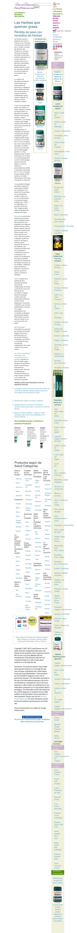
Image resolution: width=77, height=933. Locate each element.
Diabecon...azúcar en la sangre (58, 281)
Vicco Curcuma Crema (57, 866)
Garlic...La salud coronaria (58, 297)
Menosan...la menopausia (58, 488)
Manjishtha (18, 578)
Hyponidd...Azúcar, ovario (58, 422)
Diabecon (18, 479)
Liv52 (27, 526)
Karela (18, 483)
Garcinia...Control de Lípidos (58, 306)
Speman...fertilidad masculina (58, 574)
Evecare (37, 506)
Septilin (47, 596)
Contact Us (31, 637)
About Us (24, 637)
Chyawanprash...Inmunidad (58, 226)
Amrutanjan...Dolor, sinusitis (58, 137)
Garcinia (17, 279)
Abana (18, 508)
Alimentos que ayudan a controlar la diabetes (28, 401)
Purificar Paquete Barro (57, 856)
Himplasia (37, 602)
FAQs (19, 639)
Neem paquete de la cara (57, 835)
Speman (37, 487)
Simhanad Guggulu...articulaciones (58, 608)
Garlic (18, 516)
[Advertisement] (63, 927)
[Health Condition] (57, 52)
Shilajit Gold (37, 481)
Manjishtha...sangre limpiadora (58, 481)
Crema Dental (56, 719)
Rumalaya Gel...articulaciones (58, 563)
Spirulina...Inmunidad (58, 614)
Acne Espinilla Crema (57, 772)
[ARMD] (57, 59)
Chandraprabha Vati (37, 608)
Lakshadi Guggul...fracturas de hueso (58, 439)
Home (18, 637)
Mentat (47, 538)
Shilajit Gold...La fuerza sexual (57, 599)
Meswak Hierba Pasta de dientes (57, 728)
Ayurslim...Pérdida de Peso (58, 159)
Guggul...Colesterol (58, 340)
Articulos (39, 639)
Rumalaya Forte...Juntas (58, 556)
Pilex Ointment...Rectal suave (58, 518)
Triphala (28, 530)
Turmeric (28, 539)
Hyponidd (18, 496)
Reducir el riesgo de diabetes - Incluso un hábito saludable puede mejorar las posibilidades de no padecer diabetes (29, 415)
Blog (45, 639)
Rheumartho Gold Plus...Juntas (58, 548)
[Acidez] (57, 54)
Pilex (17, 590)
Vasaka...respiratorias (58, 684)
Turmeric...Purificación (58, 679)
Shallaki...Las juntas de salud (58, 582)
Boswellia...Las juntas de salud (58, 199)
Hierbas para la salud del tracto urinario (58, 880)
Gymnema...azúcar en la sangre (58, 347)
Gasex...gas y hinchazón (58, 315)
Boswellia (28, 491)
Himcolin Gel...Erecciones (58, 362)
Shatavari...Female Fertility (58, 590)
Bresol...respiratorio (58, 215)
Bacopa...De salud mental (58, 190)
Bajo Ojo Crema (57, 798)
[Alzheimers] (57, 57)
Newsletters (30, 641)
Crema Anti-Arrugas (57, 781)
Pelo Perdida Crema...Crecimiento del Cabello (58, 756)
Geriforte (47, 522)
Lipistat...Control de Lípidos (58, 448)
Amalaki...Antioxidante (58, 131)
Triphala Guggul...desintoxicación (58, 664)
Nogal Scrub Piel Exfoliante (57, 846)
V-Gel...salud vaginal (58, 700)
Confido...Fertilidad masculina (58, 232)
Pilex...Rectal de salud (58, 511)
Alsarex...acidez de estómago (58, 124)
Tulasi (46, 530)
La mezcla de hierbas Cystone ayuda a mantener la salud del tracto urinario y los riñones (58, 913)
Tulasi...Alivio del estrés (58, 672)
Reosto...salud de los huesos (58, 539)
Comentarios (57, 44)
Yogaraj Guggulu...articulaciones (58, 708)
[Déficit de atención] (57, 56)
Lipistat (18, 531)
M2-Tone (36, 533)
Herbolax (28, 555)
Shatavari (37, 501)
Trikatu (27, 572)
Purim (27, 522)
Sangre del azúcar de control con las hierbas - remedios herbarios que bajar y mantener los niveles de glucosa (32, 407)
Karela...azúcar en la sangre (58, 429)
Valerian (47, 534)
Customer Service (42, 637)
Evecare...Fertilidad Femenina (58, 289)
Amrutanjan (28, 504)
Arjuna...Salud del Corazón (58, 145)
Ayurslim (17, 327)
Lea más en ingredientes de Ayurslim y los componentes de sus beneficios (22, 356)
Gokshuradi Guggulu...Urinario (58, 330)
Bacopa (47, 556)
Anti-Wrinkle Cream (27, 607)
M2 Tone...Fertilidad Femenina (58, 473)
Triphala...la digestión (58, 633)
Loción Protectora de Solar (58, 790)
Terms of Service (41, 641)
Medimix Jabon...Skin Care (58, 824)
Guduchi (47, 609)
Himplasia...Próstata (58, 367)
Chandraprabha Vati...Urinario (58, 220)
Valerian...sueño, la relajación (58, 690)
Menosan (37, 551)
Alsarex (27, 559)
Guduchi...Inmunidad (58, 336)
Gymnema (17, 216)
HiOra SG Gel (57, 737)
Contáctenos (57, 37)
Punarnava (47, 489)
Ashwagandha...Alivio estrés (58, 153)
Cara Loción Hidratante (58, 806)
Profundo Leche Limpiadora (58, 815)
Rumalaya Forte (28, 480)
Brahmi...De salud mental (58, 208)
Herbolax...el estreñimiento (58, 355)
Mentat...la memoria (58, 495)
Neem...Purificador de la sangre (58, 502)
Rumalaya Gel (28, 486)
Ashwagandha (28, 500)
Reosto (27, 495)
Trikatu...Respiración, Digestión (58, 626)
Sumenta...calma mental (58, 620)
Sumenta (47, 565)
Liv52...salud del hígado (58, 457)
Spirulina (47, 604)
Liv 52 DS (56, 465)
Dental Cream (56, 273)
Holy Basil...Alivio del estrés (58, 412)
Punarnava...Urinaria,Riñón (58, 525)
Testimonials (22, 641)
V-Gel (37, 559)
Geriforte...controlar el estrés (58, 323)
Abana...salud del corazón (58, 115)
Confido (37, 491)
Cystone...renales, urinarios (58, 266)
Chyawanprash (47, 592)
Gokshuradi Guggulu (47, 494)
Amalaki (27, 597)
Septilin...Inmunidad (58, 568)
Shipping (24, 639)
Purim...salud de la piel (58, 531)
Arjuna (18, 512)
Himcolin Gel (37, 496)
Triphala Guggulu (18, 521)
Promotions (32, 639)
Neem (18, 491)
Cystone (47, 485)
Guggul (16, 105)
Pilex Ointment (18, 595)
